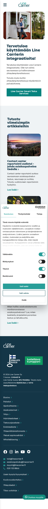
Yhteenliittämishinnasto (14, 431)
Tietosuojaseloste (11, 422)
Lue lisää (12, 190)
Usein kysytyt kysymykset (15, 474)
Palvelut (7, 401)
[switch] (42, 261)
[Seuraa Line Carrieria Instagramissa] (11, 452)
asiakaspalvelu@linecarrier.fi (20, 462)
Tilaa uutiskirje (10, 490)
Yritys (5, 414)
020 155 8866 (13, 468)
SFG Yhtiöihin (24, 380)
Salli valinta (24, 293)
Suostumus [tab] (8, 214)
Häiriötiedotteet (10, 418)
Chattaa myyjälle (35, 497)
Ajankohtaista (10, 406)
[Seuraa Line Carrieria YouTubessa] (23, 452)
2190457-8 (15, 377)
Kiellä (24, 300)
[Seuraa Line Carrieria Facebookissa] (5, 452)
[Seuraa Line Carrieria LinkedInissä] (16, 452)
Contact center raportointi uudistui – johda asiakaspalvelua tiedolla (21, 165)
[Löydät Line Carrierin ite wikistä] (28, 452)
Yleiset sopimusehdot (13, 435)
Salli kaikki (24, 286)
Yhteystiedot (9, 485)
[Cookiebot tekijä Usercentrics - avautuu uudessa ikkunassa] (35, 207)
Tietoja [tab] (39, 214)
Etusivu (6, 397)
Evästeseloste (9, 427)
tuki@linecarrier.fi (15, 459)
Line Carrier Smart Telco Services (24, 92)
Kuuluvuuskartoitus (12, 479)
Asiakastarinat (10, 410)
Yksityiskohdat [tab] (24, 214)
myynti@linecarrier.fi (16, 465)
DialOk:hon (21, 383)
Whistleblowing (10, 439)
